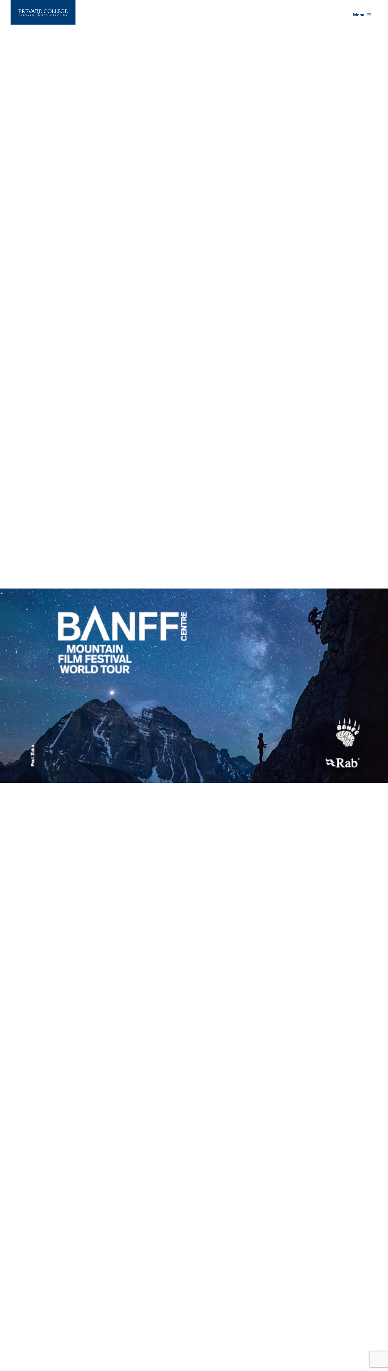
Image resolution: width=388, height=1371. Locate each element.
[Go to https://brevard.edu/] (43, 12)
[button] (362, 15)
